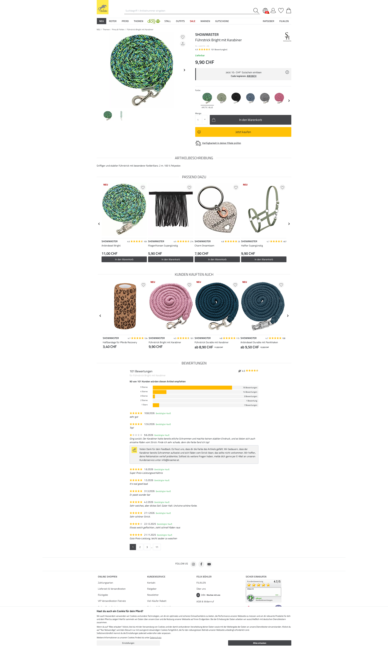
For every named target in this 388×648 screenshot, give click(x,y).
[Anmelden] (273, 10)
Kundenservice (156, 576)
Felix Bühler (204, 576)
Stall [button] (167, 21)
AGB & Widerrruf (205, 601)
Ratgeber (152, 589)
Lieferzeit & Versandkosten (112, 589)
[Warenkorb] (288, 10)
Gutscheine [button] (222, 21)
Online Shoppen (107, 576)
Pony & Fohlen (118, 29)
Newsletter (153, 595)
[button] (154, 21)
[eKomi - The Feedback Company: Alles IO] (263, 590)
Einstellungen (128, 643)
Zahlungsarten (105, 582)
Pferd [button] (125, 21)
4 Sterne (144, 391)
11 (157, 547)
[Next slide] (184, 70)
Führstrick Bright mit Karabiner (140, 29)
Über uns (201, 589)
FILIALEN (201, 582)
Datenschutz (155, 637)
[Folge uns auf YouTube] (209, 564)
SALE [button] (192, 21)
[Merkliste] (281, 10)
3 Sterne (144, 395)
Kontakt (151, 582)
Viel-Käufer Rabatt (156, 601)
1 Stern (144, 404)
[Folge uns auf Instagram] (193, 564)
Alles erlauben (259, 643)
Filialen (284, 21)
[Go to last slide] (99, 223)
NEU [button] (101, 21)
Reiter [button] (113, 21)
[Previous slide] (99, 70)
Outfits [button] (180, 21)
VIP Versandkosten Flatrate (112, 601)
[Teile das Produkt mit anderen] (183, 44)
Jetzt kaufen (243, 132)
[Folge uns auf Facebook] (201, 564)
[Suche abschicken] (256, 10)
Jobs (209, 595)
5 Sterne (144, 387)
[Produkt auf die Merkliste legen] (183, 37)
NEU (98, 29)
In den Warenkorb (171, 259)
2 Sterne (144, 400)
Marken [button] (205, 21)
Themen (106, 29)
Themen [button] (138, 21)
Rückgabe (103, 595)
